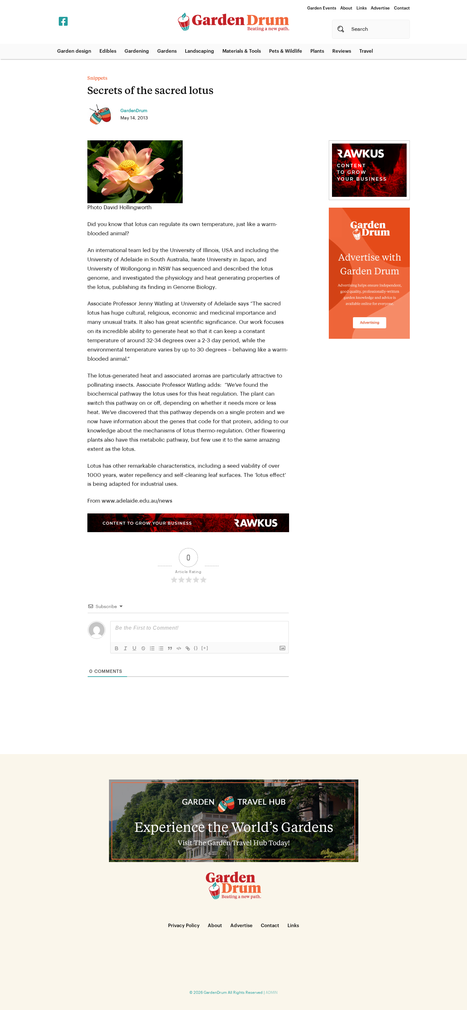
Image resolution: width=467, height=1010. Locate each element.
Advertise (380, 8)
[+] (204, 647)
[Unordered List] (161, 648)
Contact (402, 8)
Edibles (107, 51)
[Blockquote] (170, 648)
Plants (317, 51)
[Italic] (125, 648)
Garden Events (321, 8)
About (346, 8)
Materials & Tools (241, 51)
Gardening (137, 51)
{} (196, 647)
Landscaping (199, 51)
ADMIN (272, 992)
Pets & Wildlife (285, 51)
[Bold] (116, 648)
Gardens (167, 51)
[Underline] (134, 648)
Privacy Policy (184, 925)
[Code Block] (178, 648)
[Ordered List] (152, 648)
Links (361, 8)
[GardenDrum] (233, 22)
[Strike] (143, 648)
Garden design (74, 51)
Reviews (341, 51)
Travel (366, 51)
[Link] (187, 648)
